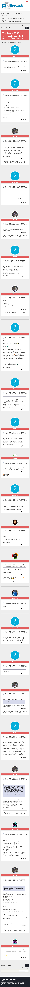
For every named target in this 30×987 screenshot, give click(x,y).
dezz (15, 388)
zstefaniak (15, 829)
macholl (16, 561)
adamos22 (15, 598)
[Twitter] (7, 980)
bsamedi (15, 627)
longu (15, 136)
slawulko (15, 495)
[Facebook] (3, 980)
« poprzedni (20, 26)
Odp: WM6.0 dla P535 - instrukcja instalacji (15, 60)
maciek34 (15, 661)
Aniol (15, 732)
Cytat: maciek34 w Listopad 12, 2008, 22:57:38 (12, 699)
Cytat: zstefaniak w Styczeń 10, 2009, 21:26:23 (12, 884)
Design (15, 256)
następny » (26, 26)
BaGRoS (15, 458)
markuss (15, 90)
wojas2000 (15, 526)
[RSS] (14, 980)
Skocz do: (16, 970)
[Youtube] (10, 980)
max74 (15, 56)
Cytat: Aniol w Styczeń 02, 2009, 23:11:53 (11, 784)
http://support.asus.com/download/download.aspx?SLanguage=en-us (15, 895)
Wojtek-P (15, 334)
